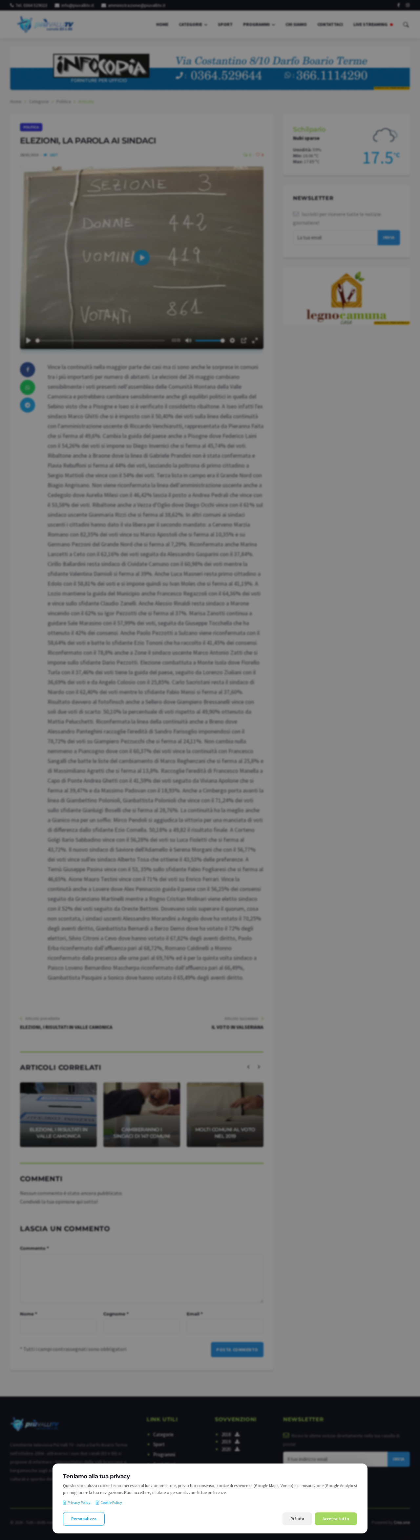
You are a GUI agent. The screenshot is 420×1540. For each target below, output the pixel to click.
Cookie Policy (111, 1502)
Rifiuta (297, 1519)
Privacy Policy (79, 1502)
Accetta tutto (336, 1519)
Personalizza (83, 1519)
